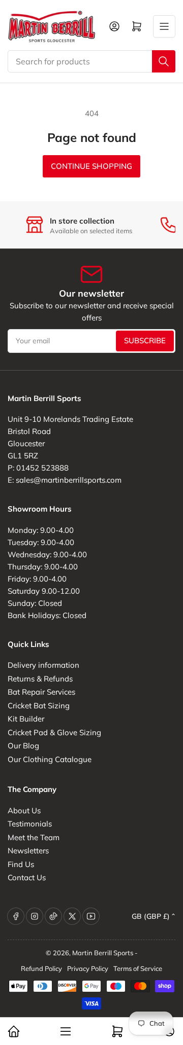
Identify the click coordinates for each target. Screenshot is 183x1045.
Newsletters (28, 850)
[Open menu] (164, 26)
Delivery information (43, 665)
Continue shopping (91, 166)
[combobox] (91, 61)
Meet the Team (33, 837)
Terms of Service (137, 968)
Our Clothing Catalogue (50, 759)
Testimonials (30, 823)
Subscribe (145, 340)
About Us (24, 810)
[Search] (163, 61)
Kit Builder (26, 719)
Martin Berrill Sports (102, 953)
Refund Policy (41, 968)
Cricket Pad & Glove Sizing (54, 732)
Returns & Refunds (40, 678)
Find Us (21, 864)
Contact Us (27, 877)
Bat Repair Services (41, 692)
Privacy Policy (87, 968)
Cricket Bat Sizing (39, 705)
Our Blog (23, 745)
